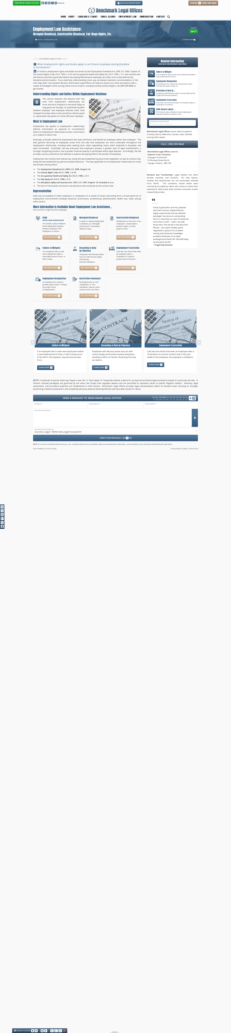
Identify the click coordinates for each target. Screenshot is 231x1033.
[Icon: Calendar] (2, 518)
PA (161, 399)
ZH (186, 399)
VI (183, 399)
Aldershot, (166, 134)
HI (187, 397)
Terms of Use (193, 449)
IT (154, 399)
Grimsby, (151, 134)
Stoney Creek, (178, 134)
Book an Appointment (130, 3)
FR (177, 397)
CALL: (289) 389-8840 (172, 144)
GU (180, 397)
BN (156, 397)
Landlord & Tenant (88, 16)
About (71, 16)
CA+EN (162, 397)
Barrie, (158, 134)
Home (63, 16)
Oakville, (188, 134)
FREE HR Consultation (26, 2)
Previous (33, 342)
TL (174, 399)
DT (168, 397)
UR (180, 399)
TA (170, 399)
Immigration (146, 16)
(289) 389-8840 (126, 86)
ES (171, 397)
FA (174, 397)
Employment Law (128, 16)
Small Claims (108, 16)
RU (167, 399)
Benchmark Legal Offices (80, 83)
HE (184, 397)
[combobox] (115, 431)
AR (153, 397)
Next (198, 342)
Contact (160, 16)
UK (177, 399)
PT (164, 399)
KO (157, 399)
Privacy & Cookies (179, 449)
